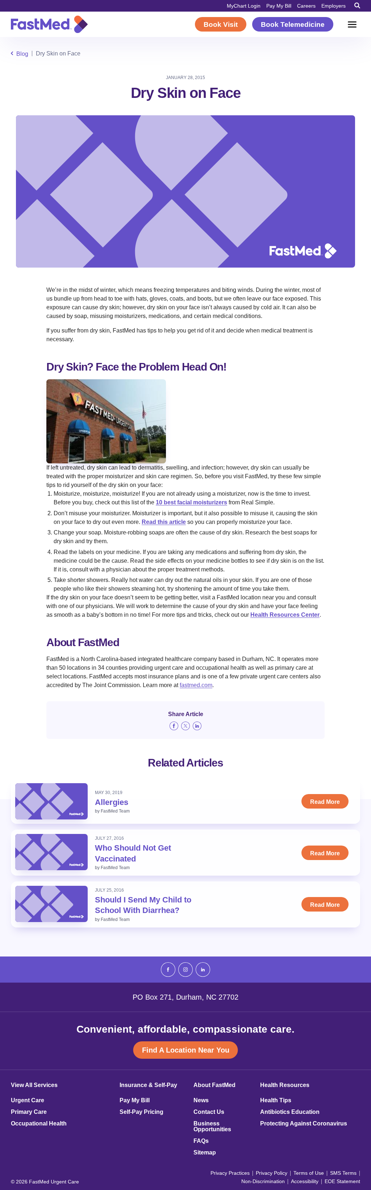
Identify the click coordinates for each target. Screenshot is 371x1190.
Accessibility (304, 1181)
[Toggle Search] (357, 5)
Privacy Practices (230, 1172)
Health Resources (284, 1085)
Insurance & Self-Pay (148, 1085)
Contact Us (208, 1112)
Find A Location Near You (185, 1050)
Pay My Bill (278, 5)
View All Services (34, 1085)
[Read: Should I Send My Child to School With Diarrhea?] (51, 904)
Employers (333, 5)
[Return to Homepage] (49, 24)
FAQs (201, 1141)
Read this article (164, 522)
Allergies (111, 802)
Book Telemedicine (293, 24)
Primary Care (29, 1112)
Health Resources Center (285, 615)
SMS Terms (343, 1172)
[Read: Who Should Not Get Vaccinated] (51, 852)
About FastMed (214, 1085)
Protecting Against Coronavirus (303, 1124)
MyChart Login (243, 5)
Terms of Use (308, 1172)
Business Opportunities (212, 1126)
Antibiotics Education (290, 1112)
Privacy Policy (271, 1172)
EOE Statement (342, 1181)
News (201, 1100)
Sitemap (204, 1153)
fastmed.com (196, 685)
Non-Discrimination (263, 1181)
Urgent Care (27, 1100)
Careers (306, 5)
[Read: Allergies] (51, 801)
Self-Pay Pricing (141, 1112)
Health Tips (275, 1100)
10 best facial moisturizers (191, 502)
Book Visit (221, 24)
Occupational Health (39, 1124)
